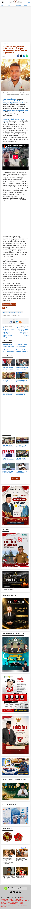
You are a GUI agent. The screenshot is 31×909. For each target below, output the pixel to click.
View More (15, 478)
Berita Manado (19, 900)
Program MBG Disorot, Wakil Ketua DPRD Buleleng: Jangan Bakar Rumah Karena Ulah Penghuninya (22, 368)
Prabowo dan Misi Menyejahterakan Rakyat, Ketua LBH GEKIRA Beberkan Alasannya (21, 393)
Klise (26, 900)
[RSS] (20, 322)
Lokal (5, 312)
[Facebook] (11, 322)
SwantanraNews (13, 903)
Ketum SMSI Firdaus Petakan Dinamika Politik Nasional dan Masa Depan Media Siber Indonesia (7, 393)
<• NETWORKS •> (5, 900)
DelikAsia (21, 903)
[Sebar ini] (18, 55)
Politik (3, 56)
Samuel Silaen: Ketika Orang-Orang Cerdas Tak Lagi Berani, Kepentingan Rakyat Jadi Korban (21, 381)
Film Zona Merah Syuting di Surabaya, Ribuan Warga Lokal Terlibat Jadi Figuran (21, 350)
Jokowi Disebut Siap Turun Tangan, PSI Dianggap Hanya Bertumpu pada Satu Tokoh (7, 472)
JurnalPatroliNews (9, 99)
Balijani (8, 902)
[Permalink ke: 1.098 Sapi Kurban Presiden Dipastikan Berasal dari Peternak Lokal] (8, 440)
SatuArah (3, 906)
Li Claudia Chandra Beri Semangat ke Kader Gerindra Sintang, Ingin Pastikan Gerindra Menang (23, 331)
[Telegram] (17, 322)
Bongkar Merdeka (5, 905)
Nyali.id (21, 902)
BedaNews (24, 905)
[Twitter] (14, 322)
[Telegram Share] (24, 55)
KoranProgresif (16, 905)
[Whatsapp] (27, 55)
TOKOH (20, 312)
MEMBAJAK (12, 312)
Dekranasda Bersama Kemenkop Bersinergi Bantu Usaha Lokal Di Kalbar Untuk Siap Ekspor (22, 345)
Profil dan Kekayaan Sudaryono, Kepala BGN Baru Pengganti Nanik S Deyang (7, 368)
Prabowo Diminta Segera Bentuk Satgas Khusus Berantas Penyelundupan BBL (8, 350)
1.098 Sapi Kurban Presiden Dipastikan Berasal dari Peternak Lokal (8, 345)
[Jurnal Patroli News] (15, 2)
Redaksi (22, 897)
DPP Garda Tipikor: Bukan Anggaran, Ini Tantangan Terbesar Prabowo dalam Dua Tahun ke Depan (7, 381)
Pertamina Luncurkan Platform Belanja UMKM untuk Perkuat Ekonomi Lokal (22, 472)
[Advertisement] (15, 23)
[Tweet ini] (21, 55)
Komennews (4, 903)
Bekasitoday (15, 902)
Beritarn (3, 902)
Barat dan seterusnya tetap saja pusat (15, 110)
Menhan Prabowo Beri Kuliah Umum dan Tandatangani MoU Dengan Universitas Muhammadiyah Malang (8, 332)
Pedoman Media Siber (6, 899)
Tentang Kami (17, 899)
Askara (13, 900)
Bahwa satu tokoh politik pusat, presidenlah (12, 102)
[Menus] (2, 2)
